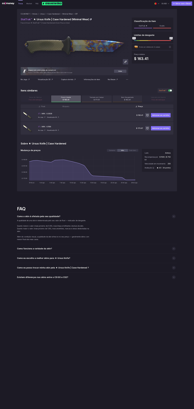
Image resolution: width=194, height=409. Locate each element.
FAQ (36, 3)
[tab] (112, 150)
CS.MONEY (25, 14)
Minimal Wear (67, 14)
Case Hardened (53, 14)
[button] (173, 216)
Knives (34, 14)
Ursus (42, 14)
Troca (20, 3)
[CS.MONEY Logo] (8, 3)
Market (29, 3)
